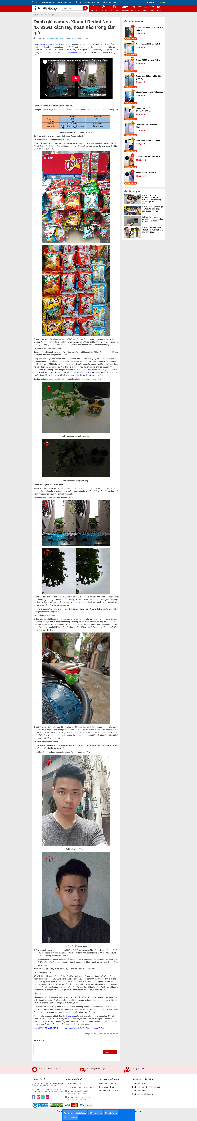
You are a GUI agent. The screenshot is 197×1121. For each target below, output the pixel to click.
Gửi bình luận (110, 1052)
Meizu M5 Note (83, 372)
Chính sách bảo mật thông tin (142, 1094)
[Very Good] (113, 1033)
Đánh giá (70, 38)
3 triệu (40, 47)
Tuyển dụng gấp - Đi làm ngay (109, 1090)
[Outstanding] (116, 1033)
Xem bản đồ (54, 1086)
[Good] (110, 1033)
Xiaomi (56, 110)
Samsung (65, 345)
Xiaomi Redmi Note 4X (71, 53)
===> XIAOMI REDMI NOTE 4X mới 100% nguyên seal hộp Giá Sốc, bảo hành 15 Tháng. (70, 1028)
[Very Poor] (105, 1033)
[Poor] (107, 1033)
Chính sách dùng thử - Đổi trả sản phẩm (146, 1087)
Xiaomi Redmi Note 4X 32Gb (45, 44)
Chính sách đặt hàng (139, 1090)
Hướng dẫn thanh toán (106, 1087)
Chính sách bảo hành (139, 1083)
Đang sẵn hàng (131, 38)
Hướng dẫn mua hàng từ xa (108, 1083)
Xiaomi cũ (69, 1016)
